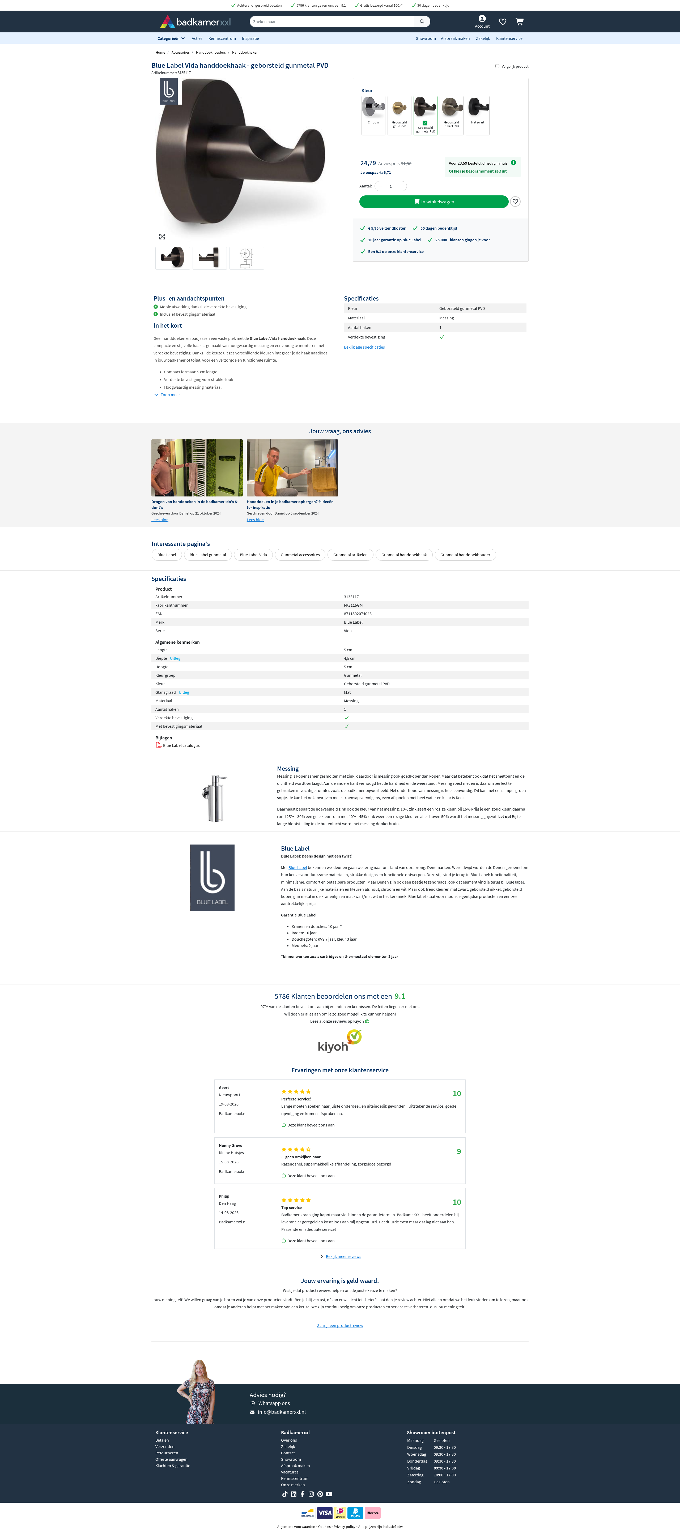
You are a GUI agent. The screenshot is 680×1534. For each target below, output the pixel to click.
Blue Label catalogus (181, 745)
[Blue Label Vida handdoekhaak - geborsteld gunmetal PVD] (245, 160)
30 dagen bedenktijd (432, 5)
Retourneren (166, 1452)
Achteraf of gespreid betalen (259, 5)
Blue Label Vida (253, 554)
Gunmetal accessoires (300, 554)
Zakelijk (483, 38)
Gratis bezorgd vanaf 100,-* (381, 5)
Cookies (324, 1526)
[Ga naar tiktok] (285, 1494)
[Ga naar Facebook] (303, 1494)
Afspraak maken (455, 38)
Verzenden (165, 1446)
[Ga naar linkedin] (294, 1494)
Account (482, 26)
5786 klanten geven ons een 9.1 (321, 5)
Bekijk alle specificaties (364, 347)
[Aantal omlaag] (380, 186)
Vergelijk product (515, 66)
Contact (288, 1452)
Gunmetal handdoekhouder (465, 554)
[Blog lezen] (197, 467)
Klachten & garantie (172, 1465)
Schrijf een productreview (340, 1325)
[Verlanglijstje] (502, 22)
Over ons (289, 1440)
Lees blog (159, 519)
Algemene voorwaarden (296, 1526)
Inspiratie (250, 38)
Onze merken (293, 1484)
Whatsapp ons (274, 1403)
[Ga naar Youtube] (329, 1494)
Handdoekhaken (245, 52)
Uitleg (175, 658)
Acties (197, 38)
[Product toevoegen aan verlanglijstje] (515, 201)
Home (160, 52)
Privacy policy (344, 1526)
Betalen (162, 1440)
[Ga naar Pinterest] (320, 1494)
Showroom (426, 38)
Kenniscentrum (222, 38)
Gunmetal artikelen (350, 554)
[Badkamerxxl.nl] (195, 21)
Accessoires (181, 52)
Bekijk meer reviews (343, 1256)
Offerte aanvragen (171, 1459)
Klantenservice (509, 38)
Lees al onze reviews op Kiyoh (337, 1021)
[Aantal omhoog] (401, 186)
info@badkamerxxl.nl (282, 1411)
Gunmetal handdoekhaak (404, 554)
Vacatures (290, 1472)
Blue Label (167, 554)
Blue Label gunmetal (208, 554)
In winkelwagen (437, 201)
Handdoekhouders (211, 52)
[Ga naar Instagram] (311, 1494)
